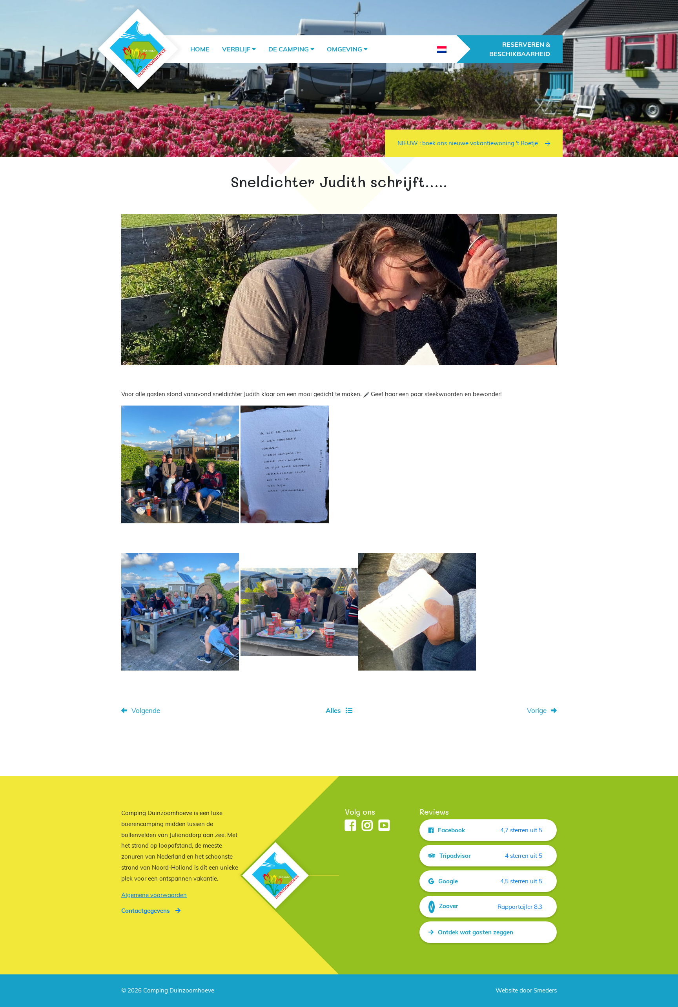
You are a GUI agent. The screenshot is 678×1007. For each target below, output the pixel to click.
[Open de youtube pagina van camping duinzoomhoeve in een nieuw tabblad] (384, 826)
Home (200, 49)
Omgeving (344, 49)
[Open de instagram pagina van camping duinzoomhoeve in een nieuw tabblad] (367, 826)
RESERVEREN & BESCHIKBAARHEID (519, 49)
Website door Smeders (526, 990)
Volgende (145, 710)
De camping (288, 49)
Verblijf (236, 49)
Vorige (537, 710)
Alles (333, 710)
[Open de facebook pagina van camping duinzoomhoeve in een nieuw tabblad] (350, 826)
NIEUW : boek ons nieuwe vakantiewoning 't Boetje (467, 143)
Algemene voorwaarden (154, 895)
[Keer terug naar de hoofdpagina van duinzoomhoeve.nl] (137, 49)
